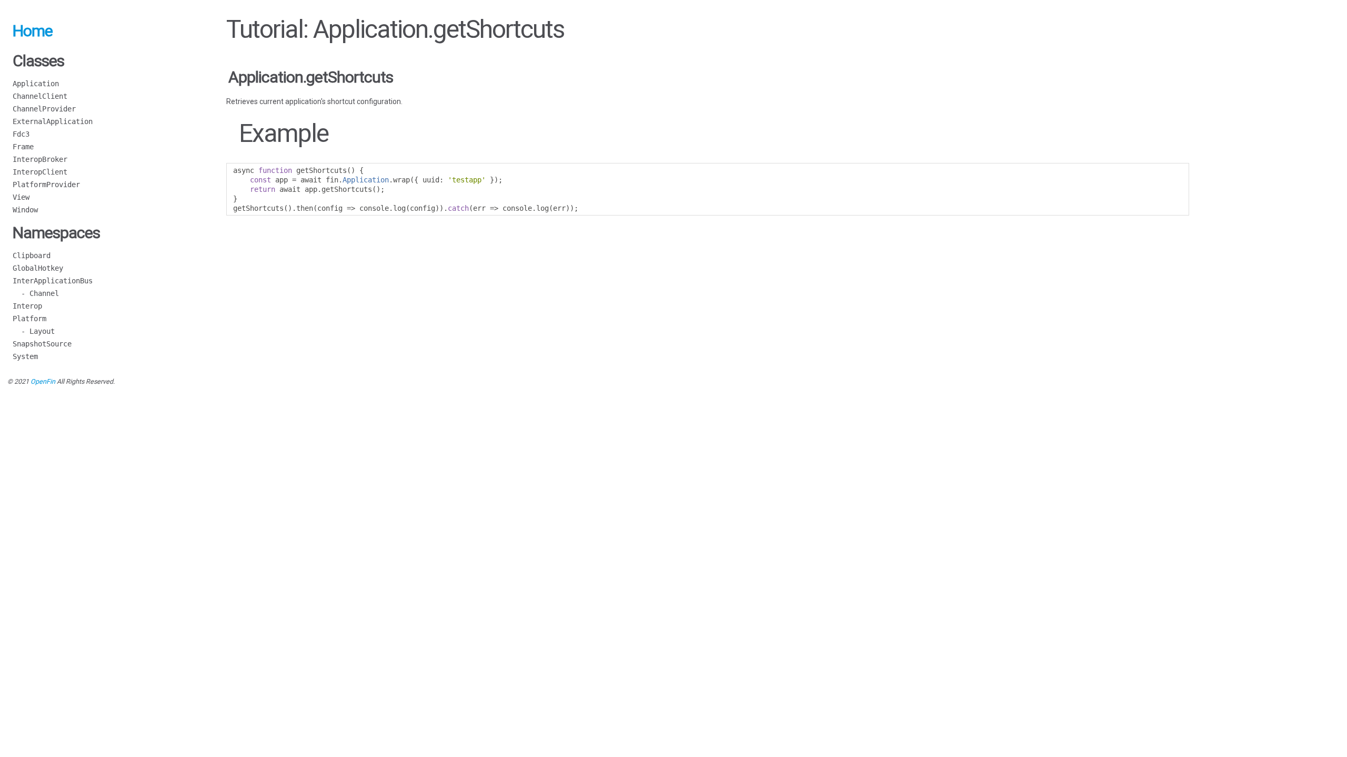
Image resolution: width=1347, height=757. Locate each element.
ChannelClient (40, 96)
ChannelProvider (44, 109)
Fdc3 (21, 134)
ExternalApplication (53, 121)
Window (25, 210)
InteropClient (40, 172)
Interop (27, 306)
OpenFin (43, 381)
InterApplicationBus (53, 281)
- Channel (36, 293)
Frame (23, 146)
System (25, 356)
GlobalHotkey (38, 268)
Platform (29, 318)
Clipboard (32, 255)
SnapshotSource (42, 344)
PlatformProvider (46, 184)
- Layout (34, 331)
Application (36, 83)
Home (33, 31)
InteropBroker (40, 159)
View (21, 197)
